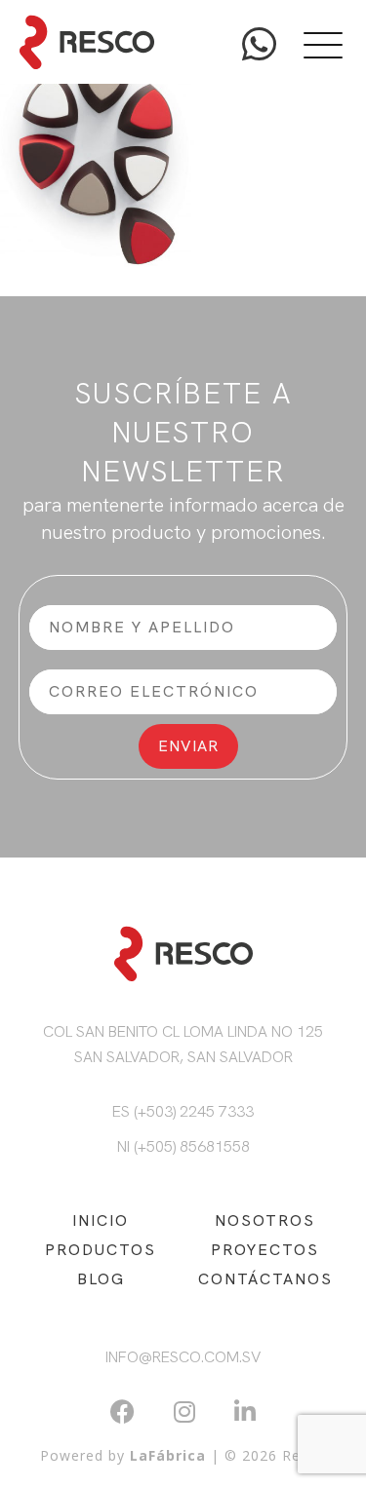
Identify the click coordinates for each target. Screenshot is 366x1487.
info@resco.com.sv (183, 1357)
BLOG (101, 1279)
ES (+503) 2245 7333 (183, 1111)
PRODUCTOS (100, 1249)
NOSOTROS (265, 1220)
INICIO (100, 1220)
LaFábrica (168, 1455)
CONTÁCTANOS (265, 1279)
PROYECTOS (265, 1249)
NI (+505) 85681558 (183, 1146)
